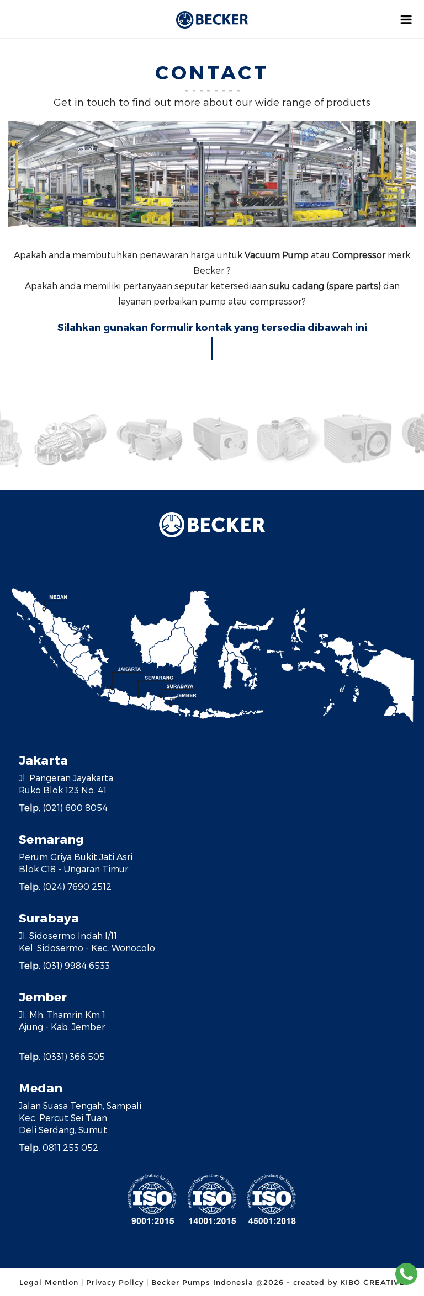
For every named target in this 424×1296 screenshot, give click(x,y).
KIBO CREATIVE (372, 1282)
